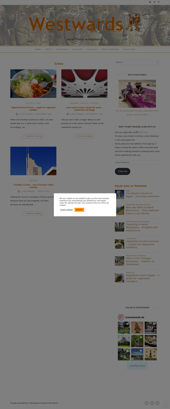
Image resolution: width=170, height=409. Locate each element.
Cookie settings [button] (66, 210)
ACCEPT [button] (79, 210)
